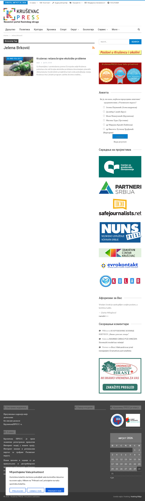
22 (135, 464)
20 (126, 464)
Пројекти (76, 3)
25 (117, 469)
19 (121, 464)
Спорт (63, 29)
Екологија (88, 29)
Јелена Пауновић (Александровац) (121, 107)
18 (117, 464)
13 (126, 459)
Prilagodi (17, 491)
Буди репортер (61, 3)
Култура (38, 29)
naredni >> (103, 316)
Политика (24, 29)
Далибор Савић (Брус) (116, 112)
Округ (74, 29)
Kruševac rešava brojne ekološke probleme (61, 58)
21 (130, 464)
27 (126, 469)
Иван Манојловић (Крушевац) (120, 116)
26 (121, 469)
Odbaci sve (36, 491)
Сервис (102, 29)
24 (112, 469)
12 (121, 459)
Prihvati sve (54, 491)
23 (139, 464)
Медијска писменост (96, 3)
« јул (112, 477)
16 (139, 459)
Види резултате (120, 141)
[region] (37, 481)
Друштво (10, 29)
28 (130, 469)
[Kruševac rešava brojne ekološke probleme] (18, 66)
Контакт (46, 3)
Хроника (51, 29)
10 (112, 459)
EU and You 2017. (14, 59)
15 (135, 459)
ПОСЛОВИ (114, 3)
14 (130, 459)
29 (135, 469)
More (114, 29)
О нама (33, 3)
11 (117, 459)
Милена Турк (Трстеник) (117, 120)
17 (112, 464)
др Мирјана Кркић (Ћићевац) (119, 125)
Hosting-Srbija (136, 497)
